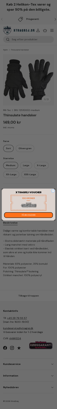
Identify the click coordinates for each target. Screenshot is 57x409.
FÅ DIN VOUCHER (28, 215)
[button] (28, 202)
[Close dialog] (53, 190)
